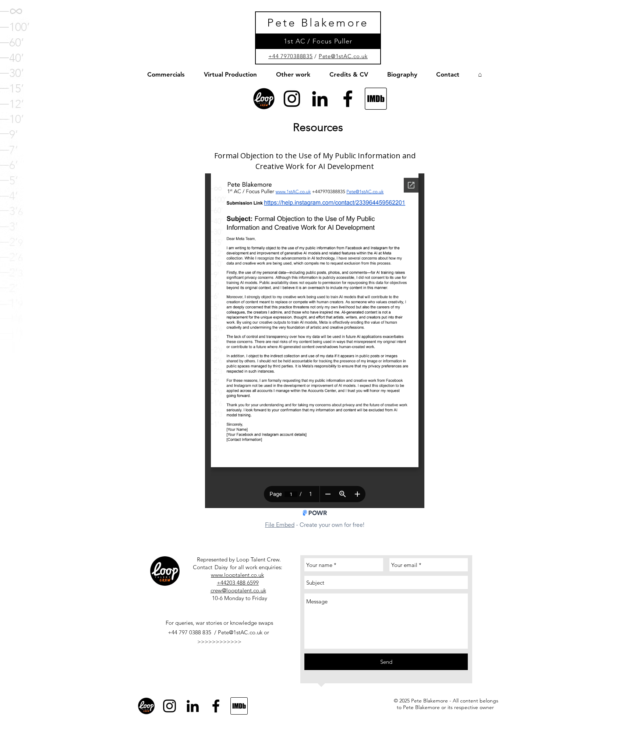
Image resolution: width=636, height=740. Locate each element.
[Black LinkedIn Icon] (320, 99)
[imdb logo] (376, 99)
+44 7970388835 (290, 56)
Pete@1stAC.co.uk (343, 56)
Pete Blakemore (317, 22)
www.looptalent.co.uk (237, 574)
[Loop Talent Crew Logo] (264, 99)
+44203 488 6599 (238, 582)
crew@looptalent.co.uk (238, 590)
